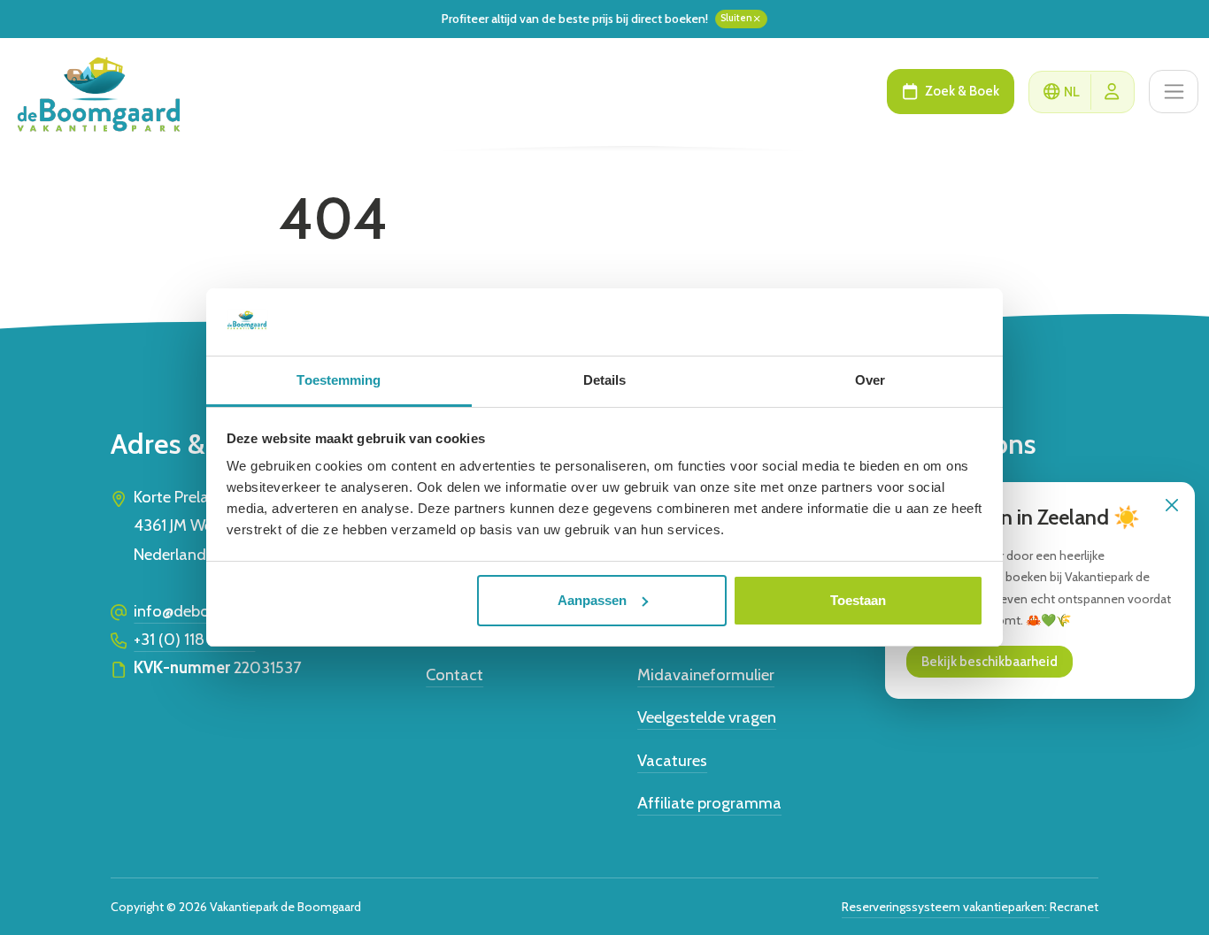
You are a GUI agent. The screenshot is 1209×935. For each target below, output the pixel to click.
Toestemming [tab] (338, 379)
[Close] (1171, 505)
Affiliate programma (709, 803)
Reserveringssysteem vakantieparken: (946, 907)
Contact (454, 674)
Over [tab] (870, 379)
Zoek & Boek (962, 91)
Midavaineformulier (705, 674)
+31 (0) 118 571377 (194, 639)
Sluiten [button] (736, 18)
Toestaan (858, 600)
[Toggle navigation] (1173, 91)
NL (1072, 92)
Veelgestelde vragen (706, 717)
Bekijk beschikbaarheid (989, 662)
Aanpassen (592, 600)
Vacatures (672, 760)
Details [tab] (605, 379)
